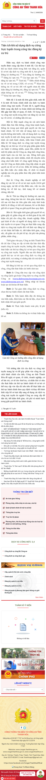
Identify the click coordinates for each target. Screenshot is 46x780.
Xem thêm (39, 597)
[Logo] (23, 5)
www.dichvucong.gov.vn (12, 281)
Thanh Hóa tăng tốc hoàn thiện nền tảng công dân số (23, 478)
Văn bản (42, 26)
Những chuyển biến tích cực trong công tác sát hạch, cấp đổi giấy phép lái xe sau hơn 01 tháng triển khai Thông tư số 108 (23, 473)
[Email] (44, 42)
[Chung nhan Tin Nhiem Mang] (23, 767)
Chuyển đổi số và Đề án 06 (13, 37)
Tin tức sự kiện (30, 26)
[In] (42, 42)
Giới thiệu (18, 26)
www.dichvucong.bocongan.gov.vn (28, 279)
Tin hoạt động (32, 35)
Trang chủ (6, 26)
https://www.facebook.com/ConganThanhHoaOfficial (23, 763)
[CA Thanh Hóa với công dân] (32, 774)
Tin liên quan (10, 414)
